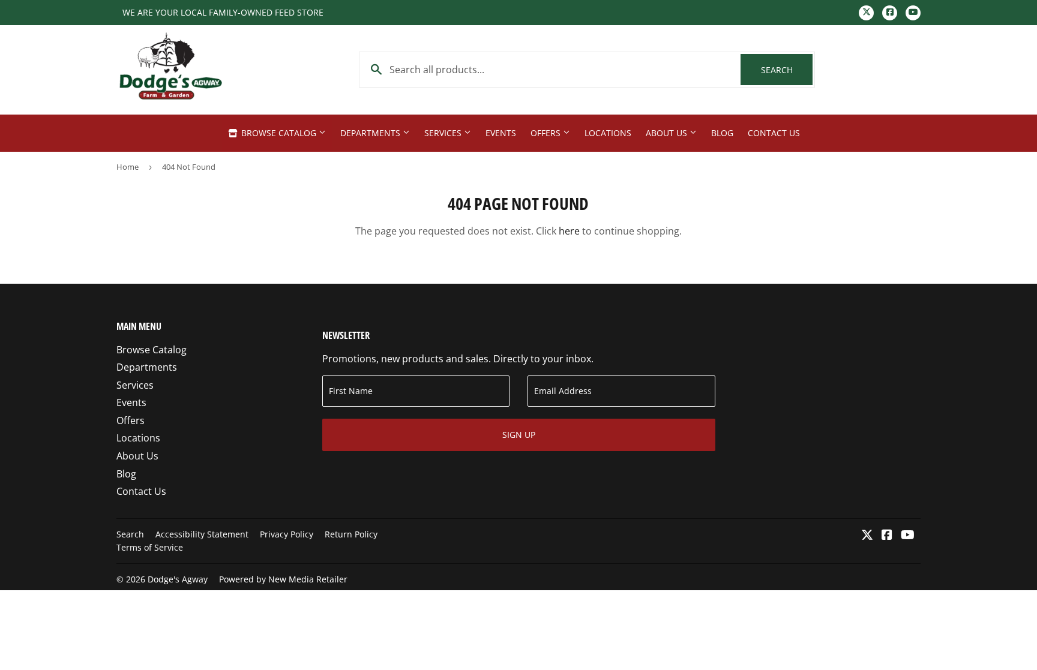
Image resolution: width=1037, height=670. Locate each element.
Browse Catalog (279, 133)
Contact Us (774, 133)
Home (127, 166)
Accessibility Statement (201, 534)
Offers (547, 133)
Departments (371, 133)
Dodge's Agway (178, 579)
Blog (722, 133)
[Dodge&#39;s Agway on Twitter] (867, 535)
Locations (608, 133)
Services (444, 133)
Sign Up (518, 434)
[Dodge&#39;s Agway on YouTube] (908, 535)
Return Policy (351, 534)
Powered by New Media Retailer (283, 579)
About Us (668, 133)
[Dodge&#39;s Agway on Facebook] (887, 535)
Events (500, 133)
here (569, 231)
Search (787, 70)
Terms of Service (149, 547)
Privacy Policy (286, 534)
